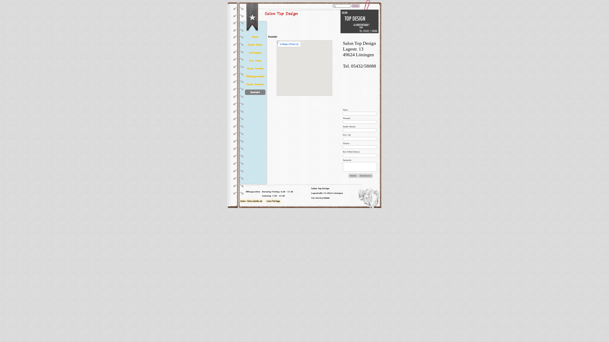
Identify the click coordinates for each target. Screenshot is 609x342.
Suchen (355, 6)
